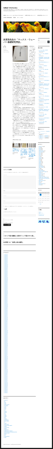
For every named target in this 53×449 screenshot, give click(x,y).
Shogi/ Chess (6, 429)
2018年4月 (6, 365)
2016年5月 (6, 390)
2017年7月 (6, 375)
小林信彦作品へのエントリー (42, 15)
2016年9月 (6, 386)
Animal (5, 418)
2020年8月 (6, 334)
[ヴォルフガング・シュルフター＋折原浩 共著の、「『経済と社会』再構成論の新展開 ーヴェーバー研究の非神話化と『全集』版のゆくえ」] (24, 145)
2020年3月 (6, 340)
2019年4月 (6, 352)
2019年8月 (6, 347)
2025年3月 (6, 274)
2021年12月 (6, 317)
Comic (5, 406)
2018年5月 (6, 364)
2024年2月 (6, 288)
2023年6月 (6, 297)
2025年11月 (6, 265)
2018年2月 (6, 367)
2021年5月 (6, 324)
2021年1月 (5, 329)
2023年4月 (6, 299)
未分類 (5, 437)
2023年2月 (6, 301)
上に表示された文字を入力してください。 (10, 211)
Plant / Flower (6, 421)
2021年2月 (6, 328)
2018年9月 (6, 359)
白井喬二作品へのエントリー (30, 15)
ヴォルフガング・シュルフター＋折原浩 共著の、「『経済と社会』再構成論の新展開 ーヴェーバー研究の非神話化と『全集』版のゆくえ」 (24, 152)
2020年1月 (6, 342)
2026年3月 (6, 261)
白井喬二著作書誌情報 (7, 17)
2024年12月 (6, 277)
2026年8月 (6, 255)
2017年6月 (6, 376)
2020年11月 (6, 331)
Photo (5, 407)
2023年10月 (6, 293)
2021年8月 (6, 321)
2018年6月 (6, 363)
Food (5, 414)
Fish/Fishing (41, 166)
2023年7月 (6, 296)
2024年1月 (6, 289)
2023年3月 (6, 300)
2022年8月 (6, 308)
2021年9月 (6, 320)
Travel (5, 423)
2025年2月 (6, 275)
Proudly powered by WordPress (16, 444)
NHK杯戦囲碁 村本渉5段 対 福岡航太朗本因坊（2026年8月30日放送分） (44, 58)
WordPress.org (41, 215)
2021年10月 (6, 319)
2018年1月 (5, 368)
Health (5, 415)
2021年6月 (6, 323)
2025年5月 (6, 272)
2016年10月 (6, 385)
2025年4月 (6, 273)
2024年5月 (6, 285)
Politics (5, 416)
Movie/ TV (6, 400)
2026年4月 (6, 260)
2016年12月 (6, 382)
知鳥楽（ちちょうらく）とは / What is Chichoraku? (13, 15)
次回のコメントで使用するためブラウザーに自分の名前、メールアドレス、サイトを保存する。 (19, 206)
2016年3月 (6, 392)
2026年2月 (6, 262)
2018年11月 (6, 357)
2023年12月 (6, 290)
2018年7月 (6, 362)
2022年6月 (6, 310)
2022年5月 (6, 311)
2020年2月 (6, 341)
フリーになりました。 (42, 131)
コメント (5, 174)
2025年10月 (6, 266)
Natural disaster (6, 436)
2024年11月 (6, 278)
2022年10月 (6, 306)
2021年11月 (6, 318)
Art (4, 410)
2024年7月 (6, 283)
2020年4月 (6, 339)
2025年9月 (6, 267)
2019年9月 (6, 346)
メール (4, 195)
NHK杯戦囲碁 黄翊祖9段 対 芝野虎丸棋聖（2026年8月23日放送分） (44, 85)
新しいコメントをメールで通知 (8, 219)
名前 (4, 190)
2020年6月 (6, 336)
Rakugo (5, 428)
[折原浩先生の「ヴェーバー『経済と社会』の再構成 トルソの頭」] (16, 145)
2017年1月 (5, 381)
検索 (38, 40)
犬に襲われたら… (41, 135)
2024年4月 (6, 286)
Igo (4, 401)
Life (4, 413)
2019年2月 (6, 354)
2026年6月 (6, 258)
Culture (5, 411)
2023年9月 (6, 294)
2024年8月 (6, 282)
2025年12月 (6, 264)
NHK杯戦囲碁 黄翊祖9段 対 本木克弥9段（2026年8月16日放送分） (44, 110)
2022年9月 (6, 307)
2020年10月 (6, 332)
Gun (5, 435)
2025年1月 (6, 276)
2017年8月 (6, 374)
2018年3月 (6, 366)
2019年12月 (6, 343)
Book (5, 402)
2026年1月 (6, 263)
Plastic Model (6, 424)
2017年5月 (6, 377)
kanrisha (48, 131)
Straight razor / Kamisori (8, 430)
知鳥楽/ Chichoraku (10, 8)
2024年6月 (6, 284)
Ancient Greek (6, 427)
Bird (5, 417)
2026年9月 (6, 254)
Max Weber (6, 405)
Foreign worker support (8, 425)
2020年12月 (6, 330)
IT (4, 422)
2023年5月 (6, 298)
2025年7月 (6, 270)
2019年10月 (6, 345)
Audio (5, 403)
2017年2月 (6, 380)
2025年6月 (6, 271)
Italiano (5, 426)
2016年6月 (6, 389)
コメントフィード (41, 214)
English (5, 412)
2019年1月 (6, 355)
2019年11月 (6, 344)
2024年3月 (6, 287)
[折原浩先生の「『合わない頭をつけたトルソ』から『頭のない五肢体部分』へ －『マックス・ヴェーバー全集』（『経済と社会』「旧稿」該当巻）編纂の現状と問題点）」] (32, 145)
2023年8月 (6, 295)
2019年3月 (6, 353)
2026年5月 (6, 259)
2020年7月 (6, 335)
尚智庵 (14, 17)
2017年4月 (6, 378)
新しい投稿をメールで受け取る (8, 222)
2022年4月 (6, 312)
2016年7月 (6, 388)
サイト (4, 200)
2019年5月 (6, 351)
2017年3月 (6, 379)
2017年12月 (6, 369)
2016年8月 (6, 387)
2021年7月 (6, 322)
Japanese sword (6, 433)
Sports (5, 434)
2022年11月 (6, 305)
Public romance (6, 404)
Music (40, 155)
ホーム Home (20, 17)
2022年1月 (6, 316)
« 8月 (40, 204)
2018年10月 (6, 358)
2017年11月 (6, 370)
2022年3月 (6, 313)
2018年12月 (6, 356)
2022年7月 (6, 309)
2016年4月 (6, 391)
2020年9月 (6, 333)
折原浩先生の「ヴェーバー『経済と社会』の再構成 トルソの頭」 (16, 149)
